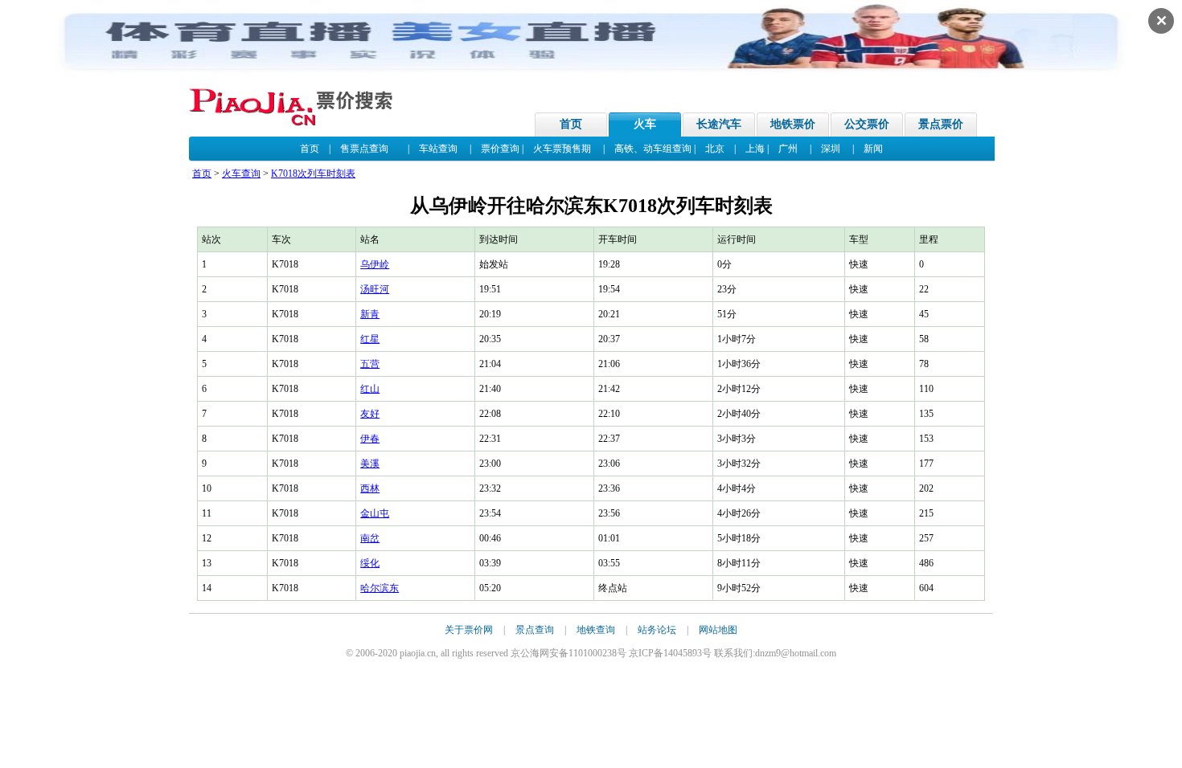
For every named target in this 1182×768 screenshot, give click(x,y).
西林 (370, 488)
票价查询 (500, 148)
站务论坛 (657, 629)
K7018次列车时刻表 (313, 173)
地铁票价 (792, 124)
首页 (571, 124)
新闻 (873, 148)
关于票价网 (469, 629)
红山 (370, 388)
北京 (714, 148)
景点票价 (940, 124)
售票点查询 (364, 148)
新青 (370, 314)
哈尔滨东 (379, 588)
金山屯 (374, 513)
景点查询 (534, 629)
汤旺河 (374, 289)
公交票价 (866, 124)
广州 (788, 148)
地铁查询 (596, 629)
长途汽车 (718, 124)
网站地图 (718, 629)
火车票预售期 (562, 148)
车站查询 (438, 148)
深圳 (830, 148)
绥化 (370, 563)
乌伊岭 (374, 264)
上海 (755, 148)
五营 (370, 364)
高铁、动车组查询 (653, 148)
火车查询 (241, 173)
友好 (370, 413)
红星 (370, 339)
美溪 (370, 463)
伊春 (370, 438)
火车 (645, 124)
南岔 (370, 538)
